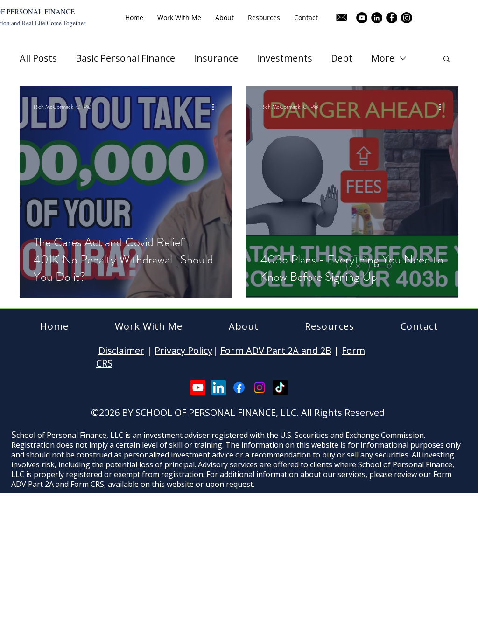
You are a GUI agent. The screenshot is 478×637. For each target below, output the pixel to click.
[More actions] (216, 106)
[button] (446, 59)
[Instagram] (406, 17)
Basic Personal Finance (125, 58)
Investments (284, 58)
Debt (341, 58)
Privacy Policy (183, 350)
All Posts (38, 58)
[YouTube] (361, 17)
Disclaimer (121, 350)
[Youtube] (197, 387)
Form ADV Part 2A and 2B (275, 350)
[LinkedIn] (376, 17)
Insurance (216, 58)
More (382, 58)
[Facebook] (391, 17)
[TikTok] (280, 387)
